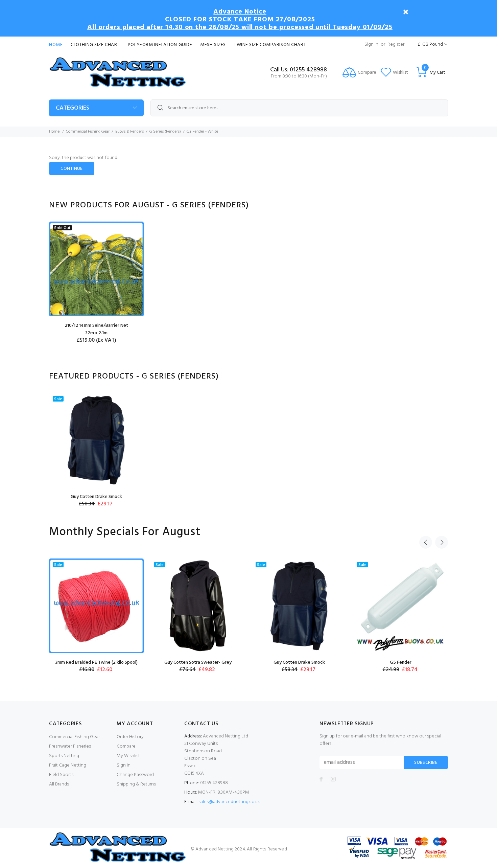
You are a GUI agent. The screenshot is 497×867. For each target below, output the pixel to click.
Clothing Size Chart (95, 45)
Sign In (371, 44)
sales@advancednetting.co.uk (229, 802)
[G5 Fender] (400, 605)
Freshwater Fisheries (70, 746)
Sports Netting (64, 756)
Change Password (135, 775)
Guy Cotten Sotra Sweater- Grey (198, 662)
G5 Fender (400, 662)
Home (56, 45)
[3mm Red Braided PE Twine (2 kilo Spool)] (96, 605)
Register (395, 44)
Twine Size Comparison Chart (270, 45)
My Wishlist (128, 756)
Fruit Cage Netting (67, 765)
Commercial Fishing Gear (88, 131)
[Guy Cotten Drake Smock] (96, 440)
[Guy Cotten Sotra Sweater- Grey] (197, 605)
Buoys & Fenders (129, 131)
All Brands (59, 784)
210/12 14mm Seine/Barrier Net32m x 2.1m (96, 329)
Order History (130, 737)
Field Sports (61, 775)
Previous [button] (425, 542)
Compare (126, 746)
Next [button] (441, 542)
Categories (72, 108)
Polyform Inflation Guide (160, 45)
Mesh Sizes (213, 45)
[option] (96, 288)
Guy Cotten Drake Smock (96, 497)
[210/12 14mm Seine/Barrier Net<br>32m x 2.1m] (96, 269)
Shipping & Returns (136, 784)
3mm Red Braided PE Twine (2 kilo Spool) (96, 662)
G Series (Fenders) (165, 131)
